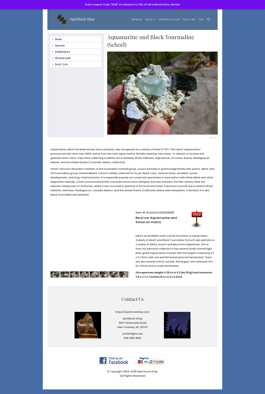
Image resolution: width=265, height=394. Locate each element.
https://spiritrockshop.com (132, 312)
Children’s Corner (169, 19)
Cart (201, 19)
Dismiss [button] (175, 4)
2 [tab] (214, 137)
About (149, 19)
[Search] (207, 19)
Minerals (137, 19)
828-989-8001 (132, 338)
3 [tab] (217, 137)
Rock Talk (189, 19)
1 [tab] (211, 137)
